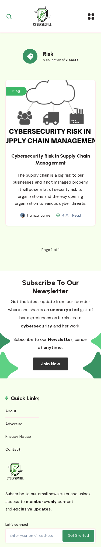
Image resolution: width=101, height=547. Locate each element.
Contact (12, 449)
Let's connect (17, 524)
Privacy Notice (18, 436)
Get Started (78, 536)
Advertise (13, 423)
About (11, 411)
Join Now (50, 364)
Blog (16, 91)
